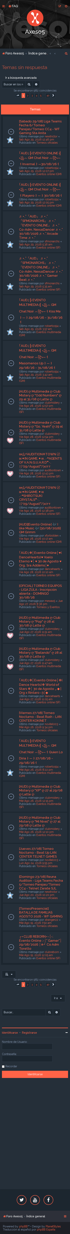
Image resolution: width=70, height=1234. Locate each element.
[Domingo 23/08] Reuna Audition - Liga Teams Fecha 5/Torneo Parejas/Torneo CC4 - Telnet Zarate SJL (41, 882)
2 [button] (27, 95)
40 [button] (48, 95)
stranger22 (51, 919)
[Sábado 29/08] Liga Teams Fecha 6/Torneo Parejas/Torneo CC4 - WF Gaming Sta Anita (40, 127)
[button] (17, 96)
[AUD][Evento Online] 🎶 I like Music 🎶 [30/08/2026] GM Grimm (40, 528)
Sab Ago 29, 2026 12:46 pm (36, 139)
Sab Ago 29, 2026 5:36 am (35, 244)
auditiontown (53, 470)
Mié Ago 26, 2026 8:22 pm (36, 769)
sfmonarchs (52, 241)
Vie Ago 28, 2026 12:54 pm (36, 436)
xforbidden (52, 535)
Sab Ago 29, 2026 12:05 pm (36, 202)
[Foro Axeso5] (35, 18)
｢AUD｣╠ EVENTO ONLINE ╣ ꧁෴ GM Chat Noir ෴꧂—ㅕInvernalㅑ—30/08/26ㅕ (40, 158)
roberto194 (52, 167)
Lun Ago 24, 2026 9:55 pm (35, 863)
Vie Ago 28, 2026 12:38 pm (36, 510)
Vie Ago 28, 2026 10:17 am (36, 538)
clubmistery (52, 402)
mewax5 (50, 600)
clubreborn (52, 952)
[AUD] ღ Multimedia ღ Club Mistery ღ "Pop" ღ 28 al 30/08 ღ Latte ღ (39, 621)
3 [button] (32, 95)
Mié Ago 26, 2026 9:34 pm (36, 727)
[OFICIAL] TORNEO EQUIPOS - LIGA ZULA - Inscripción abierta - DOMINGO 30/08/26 (40, 591)
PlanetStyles (53, 1226)
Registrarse (29, 1032)
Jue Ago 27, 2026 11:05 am (35, 699)
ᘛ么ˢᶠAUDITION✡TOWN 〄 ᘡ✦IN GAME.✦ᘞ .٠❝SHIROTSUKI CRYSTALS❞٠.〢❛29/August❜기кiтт (39, 496)
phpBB (23, 1226)
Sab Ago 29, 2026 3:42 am (35, 374)
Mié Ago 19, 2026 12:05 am (36, 955)
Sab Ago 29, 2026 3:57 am (35, 329)
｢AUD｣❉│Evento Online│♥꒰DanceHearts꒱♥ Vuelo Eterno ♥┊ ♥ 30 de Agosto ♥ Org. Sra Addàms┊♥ (40, 559)
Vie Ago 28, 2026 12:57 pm (36, 405)
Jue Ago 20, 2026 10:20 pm (36, 894)
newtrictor (51, 136)
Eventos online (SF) (48, 247)
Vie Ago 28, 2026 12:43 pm (36, 473)
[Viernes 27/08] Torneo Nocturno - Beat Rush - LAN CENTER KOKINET (40, 717)
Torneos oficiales (47, 142)
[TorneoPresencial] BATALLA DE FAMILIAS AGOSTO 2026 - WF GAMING (40, 912)
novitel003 (51, 724)
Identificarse (10, 1032)
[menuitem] (13, 6)
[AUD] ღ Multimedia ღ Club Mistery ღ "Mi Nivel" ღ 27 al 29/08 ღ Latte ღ (39, 821)
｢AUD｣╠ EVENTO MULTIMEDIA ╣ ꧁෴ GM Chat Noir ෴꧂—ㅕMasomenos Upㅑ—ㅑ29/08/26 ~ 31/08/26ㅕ (37, 357)
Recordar (11, 1066)
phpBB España (46, 1229)
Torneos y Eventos (48, 607)
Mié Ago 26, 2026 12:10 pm (36, 831)
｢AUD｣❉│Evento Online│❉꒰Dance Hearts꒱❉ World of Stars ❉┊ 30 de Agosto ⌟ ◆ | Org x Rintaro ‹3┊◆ (41, 686)
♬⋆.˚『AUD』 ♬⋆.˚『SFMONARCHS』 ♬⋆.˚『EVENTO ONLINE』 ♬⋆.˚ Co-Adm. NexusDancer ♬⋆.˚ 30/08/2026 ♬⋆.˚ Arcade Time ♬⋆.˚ (41, 227)
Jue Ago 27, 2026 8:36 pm (41, 602)
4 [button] (36, 95)
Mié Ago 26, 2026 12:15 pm (36, 800)
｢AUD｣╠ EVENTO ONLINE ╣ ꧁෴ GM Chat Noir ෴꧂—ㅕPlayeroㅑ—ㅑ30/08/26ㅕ (41, 190)
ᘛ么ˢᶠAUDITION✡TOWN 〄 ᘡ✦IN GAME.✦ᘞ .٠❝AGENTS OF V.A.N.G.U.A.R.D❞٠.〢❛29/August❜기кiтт (40, 460)
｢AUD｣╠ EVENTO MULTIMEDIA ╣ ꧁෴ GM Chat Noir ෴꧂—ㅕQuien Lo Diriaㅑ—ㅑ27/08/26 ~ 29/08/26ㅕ (41, 752)
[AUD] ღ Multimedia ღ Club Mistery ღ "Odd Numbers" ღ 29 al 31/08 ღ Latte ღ (40, 395)
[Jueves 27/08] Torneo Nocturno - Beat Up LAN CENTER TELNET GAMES (38, 852)
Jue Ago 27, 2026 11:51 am (35, 632)
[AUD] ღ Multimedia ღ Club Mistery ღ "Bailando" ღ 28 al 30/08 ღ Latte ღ (40, 652)
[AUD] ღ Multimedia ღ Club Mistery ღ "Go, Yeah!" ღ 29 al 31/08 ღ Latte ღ (41, 426)
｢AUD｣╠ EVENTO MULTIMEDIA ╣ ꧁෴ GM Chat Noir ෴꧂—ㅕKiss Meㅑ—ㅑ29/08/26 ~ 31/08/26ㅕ (40, 311)
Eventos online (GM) (49, 174)
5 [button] (40, 95)
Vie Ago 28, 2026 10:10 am (36, 572)
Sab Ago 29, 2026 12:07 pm (36, 171)
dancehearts (52, 569)
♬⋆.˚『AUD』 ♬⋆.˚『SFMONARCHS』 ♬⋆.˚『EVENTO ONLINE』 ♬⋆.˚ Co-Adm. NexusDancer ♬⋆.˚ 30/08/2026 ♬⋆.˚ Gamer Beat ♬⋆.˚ (41, 269)
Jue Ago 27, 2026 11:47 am (35, 663)
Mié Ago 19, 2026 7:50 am (35, 922)
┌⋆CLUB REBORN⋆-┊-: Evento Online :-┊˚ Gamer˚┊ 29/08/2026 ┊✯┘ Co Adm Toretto (40, 942)
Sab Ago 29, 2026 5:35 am (35, 286)
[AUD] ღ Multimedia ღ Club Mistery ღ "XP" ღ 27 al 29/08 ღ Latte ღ (40, 790)
